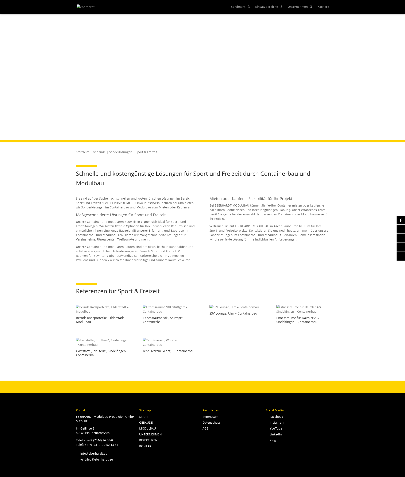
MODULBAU (147, 428)
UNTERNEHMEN (150, 434)
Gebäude (99, 152)
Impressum (210, 417)
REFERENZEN (148, 440)
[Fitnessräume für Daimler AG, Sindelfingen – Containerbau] (302, 309)
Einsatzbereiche (266, 7)
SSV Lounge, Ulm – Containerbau (233, 313)
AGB (205, 428)
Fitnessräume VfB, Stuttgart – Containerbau (164, 320)
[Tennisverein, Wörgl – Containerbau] (169, 342)
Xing (272, 440)
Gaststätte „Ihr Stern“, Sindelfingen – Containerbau (102, 353)
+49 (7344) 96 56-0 (100, 440)
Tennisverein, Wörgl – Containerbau (168, 351)
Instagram (276, 422)
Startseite (82, 152)
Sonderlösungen (120, 152)
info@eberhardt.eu (91, 453)
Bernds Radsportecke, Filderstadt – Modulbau (101, 320)
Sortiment (238, 7)
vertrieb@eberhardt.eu (94, 459)
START (143, 417)
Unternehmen (298, 7)
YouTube (275, 428)
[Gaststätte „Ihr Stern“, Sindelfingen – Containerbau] (102, 342)
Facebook (275, 417)
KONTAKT (146, 446)
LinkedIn (275, 434)
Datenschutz (211, 422)
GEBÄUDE (146, 422)
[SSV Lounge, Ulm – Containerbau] (235, 307)
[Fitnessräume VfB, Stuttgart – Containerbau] (169, 309)
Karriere (323, 7)
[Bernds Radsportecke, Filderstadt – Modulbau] (102, 309)
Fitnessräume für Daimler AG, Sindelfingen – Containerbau (298, 320)
